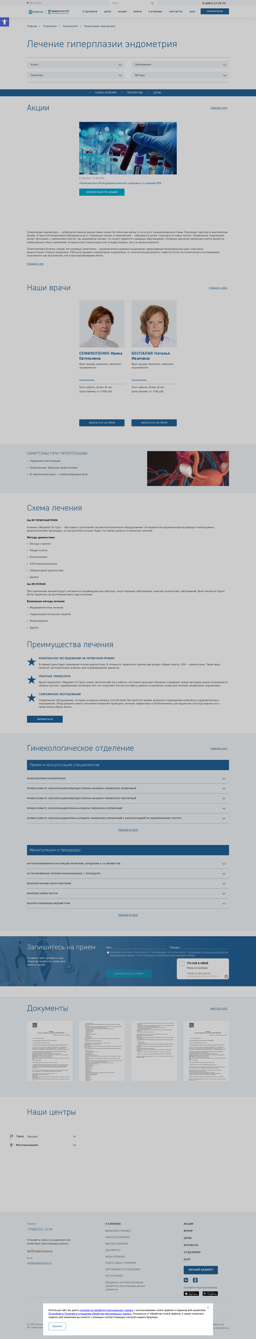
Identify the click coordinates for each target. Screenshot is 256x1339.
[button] (4, 22)
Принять (57, 1326)
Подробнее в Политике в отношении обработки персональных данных (89, 1313)
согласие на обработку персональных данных (106, 1310)
